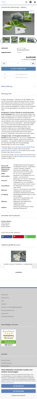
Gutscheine (4, 313)
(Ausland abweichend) (23, 50)
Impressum (4, 295)
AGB (2, 301)
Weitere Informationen (18, 395)
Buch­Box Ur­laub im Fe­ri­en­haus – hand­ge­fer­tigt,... (18, 264)
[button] (3, 64)
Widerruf (3, 304)
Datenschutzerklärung (7, 382)
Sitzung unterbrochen (7, 310)
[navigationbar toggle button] (35, 2)
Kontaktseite (17, 152)
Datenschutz (5, 298)
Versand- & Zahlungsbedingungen (11, 307)
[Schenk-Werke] (3, 2)
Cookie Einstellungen (7, 316)
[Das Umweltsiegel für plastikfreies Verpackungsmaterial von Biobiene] (8, 337)
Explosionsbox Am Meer (8, 150)
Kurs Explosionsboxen (24, 156)
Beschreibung (6, 86)
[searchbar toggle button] (26, 2)
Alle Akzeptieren (18, 386)
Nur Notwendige (18, 391)
